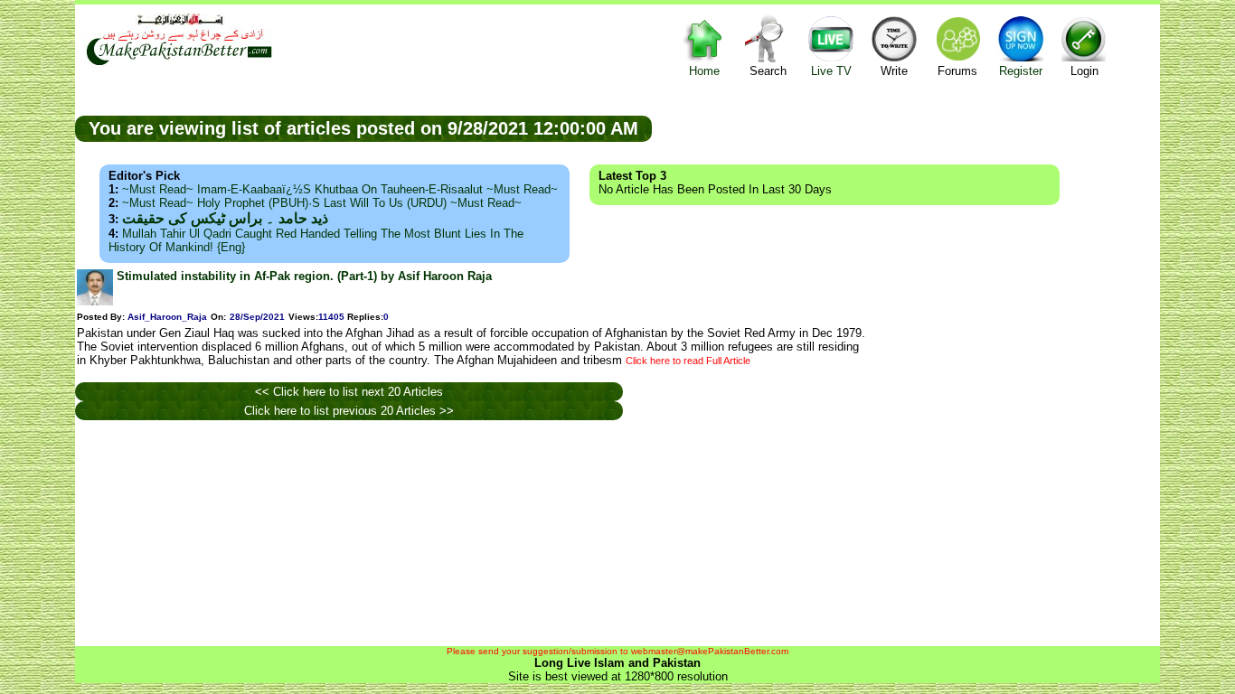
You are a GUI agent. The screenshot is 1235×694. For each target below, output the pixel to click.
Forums (957, 71)
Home (704, 71)
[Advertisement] (905, 127)
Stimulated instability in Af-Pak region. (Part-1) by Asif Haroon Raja (304, 276)
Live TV (831, 71)
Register (1020, 71)
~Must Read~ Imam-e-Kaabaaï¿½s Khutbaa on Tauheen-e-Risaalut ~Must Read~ (340, 189)
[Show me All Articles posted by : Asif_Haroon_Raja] (95, 301)
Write (894, 71)
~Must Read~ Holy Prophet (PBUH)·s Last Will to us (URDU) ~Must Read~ (322, 203)
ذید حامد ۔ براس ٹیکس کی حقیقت (225, 218)
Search (768, 71)
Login (1084, 71)
